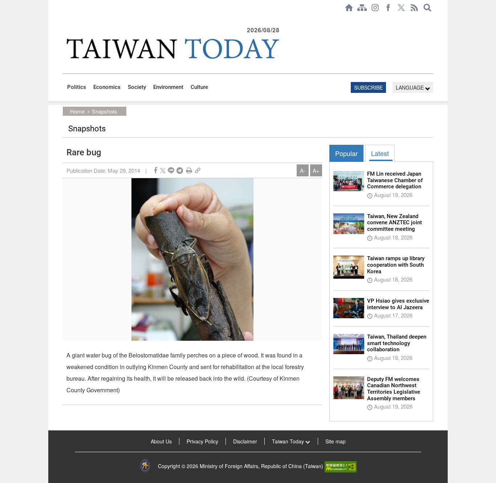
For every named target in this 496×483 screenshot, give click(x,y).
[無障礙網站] (341, 466)
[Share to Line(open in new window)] (171, 170)
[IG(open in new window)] (375, 7)
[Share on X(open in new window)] (163, 170)
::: (65, 18)
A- (302, 170)
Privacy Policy (202, 441)
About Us (161, 441)
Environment (168, 87)
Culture (199, 87)
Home (77, 111)
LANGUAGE (410, 87)
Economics (107, 87)
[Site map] (362, 7)
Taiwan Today (288, 441)
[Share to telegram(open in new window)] (179, 170)
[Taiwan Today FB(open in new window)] (388, 7)
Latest (380, 153)
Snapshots (104, 111)
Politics (76, 87)
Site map (335, 441)
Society (137, 87)
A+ (316, 170)
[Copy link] (198, 170)
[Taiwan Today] (172, 48)
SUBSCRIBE (368, 87)
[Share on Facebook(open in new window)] (155, 170)
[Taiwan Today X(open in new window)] (401, 7)
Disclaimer (245, 441)
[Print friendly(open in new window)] (189, 170)
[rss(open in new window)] (414, 7)
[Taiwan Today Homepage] (349, 7)
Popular (346, 153)
